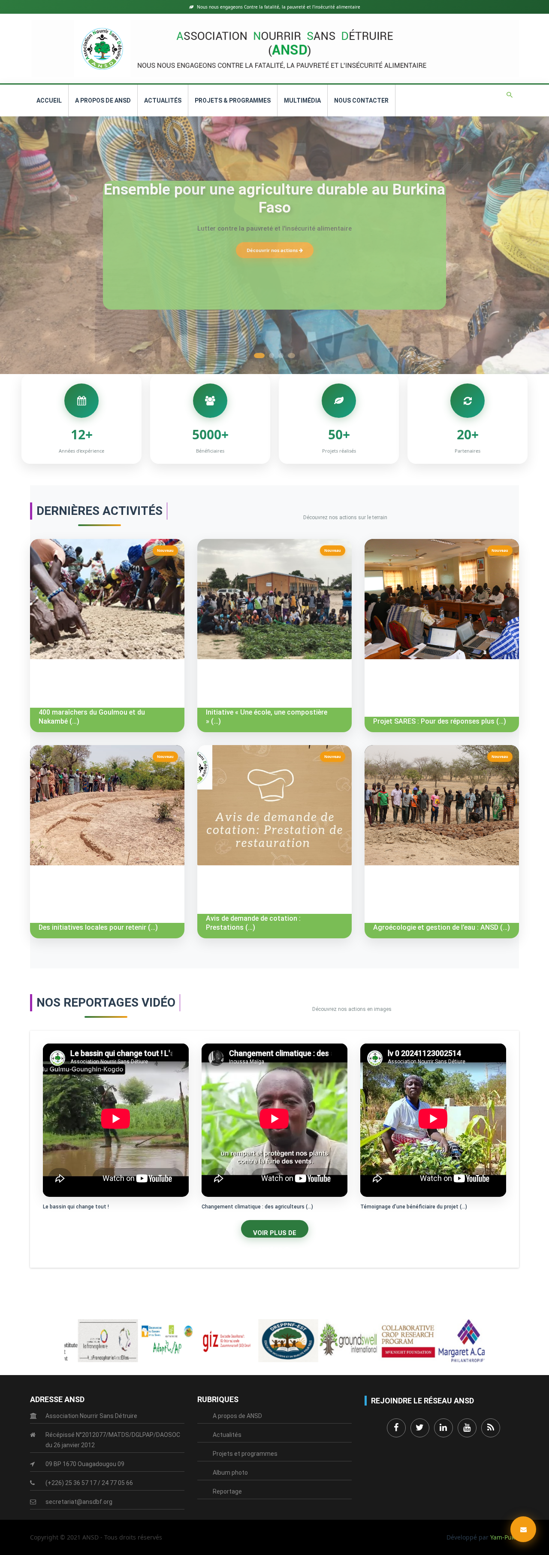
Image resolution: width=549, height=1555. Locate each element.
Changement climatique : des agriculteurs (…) (257, 1207)
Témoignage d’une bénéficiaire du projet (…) (413, 1207)
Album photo (230, 1472)
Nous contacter (361, 100)
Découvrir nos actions (273, 250)
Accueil (49, 100)
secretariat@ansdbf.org (78, 1501)
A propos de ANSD (103, 100)
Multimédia (302, 100)
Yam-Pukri (504, 1537)
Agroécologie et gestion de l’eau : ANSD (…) (441, 927)
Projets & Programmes (233, 100)
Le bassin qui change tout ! (76, 1207)
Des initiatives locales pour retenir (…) (98, 927)
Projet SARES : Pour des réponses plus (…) (439, 721)
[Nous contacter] (523, 1529)
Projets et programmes (245, 1453)
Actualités (162, 100)
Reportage (227, 1491)
